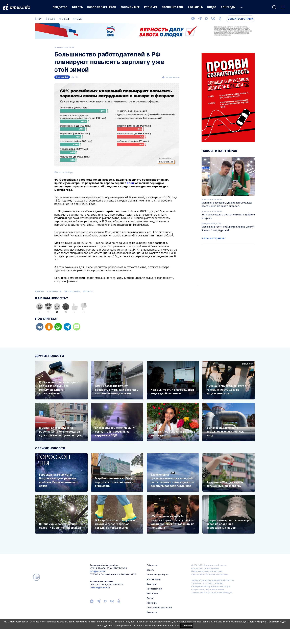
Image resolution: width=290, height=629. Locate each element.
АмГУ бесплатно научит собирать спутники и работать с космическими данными (116, 389)
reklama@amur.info (100, 587)
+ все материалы (213, 238)
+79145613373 (115, 584)
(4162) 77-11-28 (118, 568)
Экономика (62, 77)
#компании (72, 291)
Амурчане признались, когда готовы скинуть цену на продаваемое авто (226, 389)
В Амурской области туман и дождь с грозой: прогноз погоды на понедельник (115, 523)
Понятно (187, 625)
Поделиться (172, 77)
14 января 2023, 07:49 (64, 47)
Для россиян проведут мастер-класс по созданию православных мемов (228, 523)
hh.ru (130, 183)
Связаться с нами (240, 18)
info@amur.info (98, 571)
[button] (39, 327)
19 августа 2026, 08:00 (212, 199)
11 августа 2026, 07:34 (212, 223)
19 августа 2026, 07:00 (212, 212)
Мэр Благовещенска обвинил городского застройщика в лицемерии (115, 482)
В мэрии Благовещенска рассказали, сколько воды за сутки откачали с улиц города (60, 431)
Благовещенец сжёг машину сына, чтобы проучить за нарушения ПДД (115, 431)
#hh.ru (39, 291)
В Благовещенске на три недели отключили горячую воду (225, 431)
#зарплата (54, 291)
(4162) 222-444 (98, 584)
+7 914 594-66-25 (99, 568)
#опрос (88, 291)
